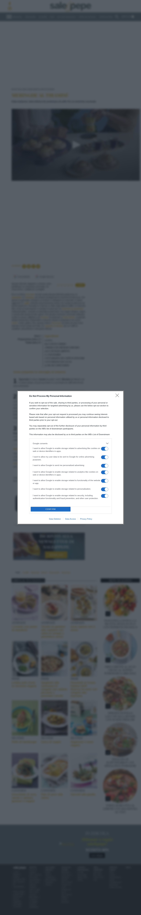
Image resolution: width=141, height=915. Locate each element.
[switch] (104, 449)
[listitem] (70, 443)
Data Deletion (55, 519)
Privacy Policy (86, 519)
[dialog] (70, 457)
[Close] (118, 396)
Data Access (70, 519)
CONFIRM (51, 509)
